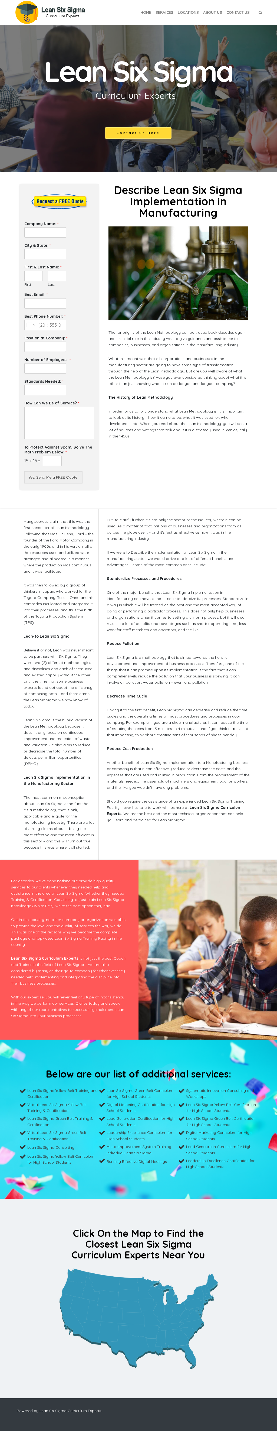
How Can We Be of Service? (51, 403)
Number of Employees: (47, 359)
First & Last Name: (42, 267)
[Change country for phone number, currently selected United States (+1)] (30, 325)
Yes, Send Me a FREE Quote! (53, 477)
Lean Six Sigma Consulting (50, 1147)
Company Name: (41, 223)
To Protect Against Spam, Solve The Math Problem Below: (58, 450)
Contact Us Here (138, 133)
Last (51, 284)
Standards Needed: (43, 381)
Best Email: (36, 294)
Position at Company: (45, 338)
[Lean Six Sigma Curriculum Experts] (50, 12)
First (27, 284)
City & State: (37, 245)
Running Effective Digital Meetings (137, 1161)
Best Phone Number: (44, 316)
